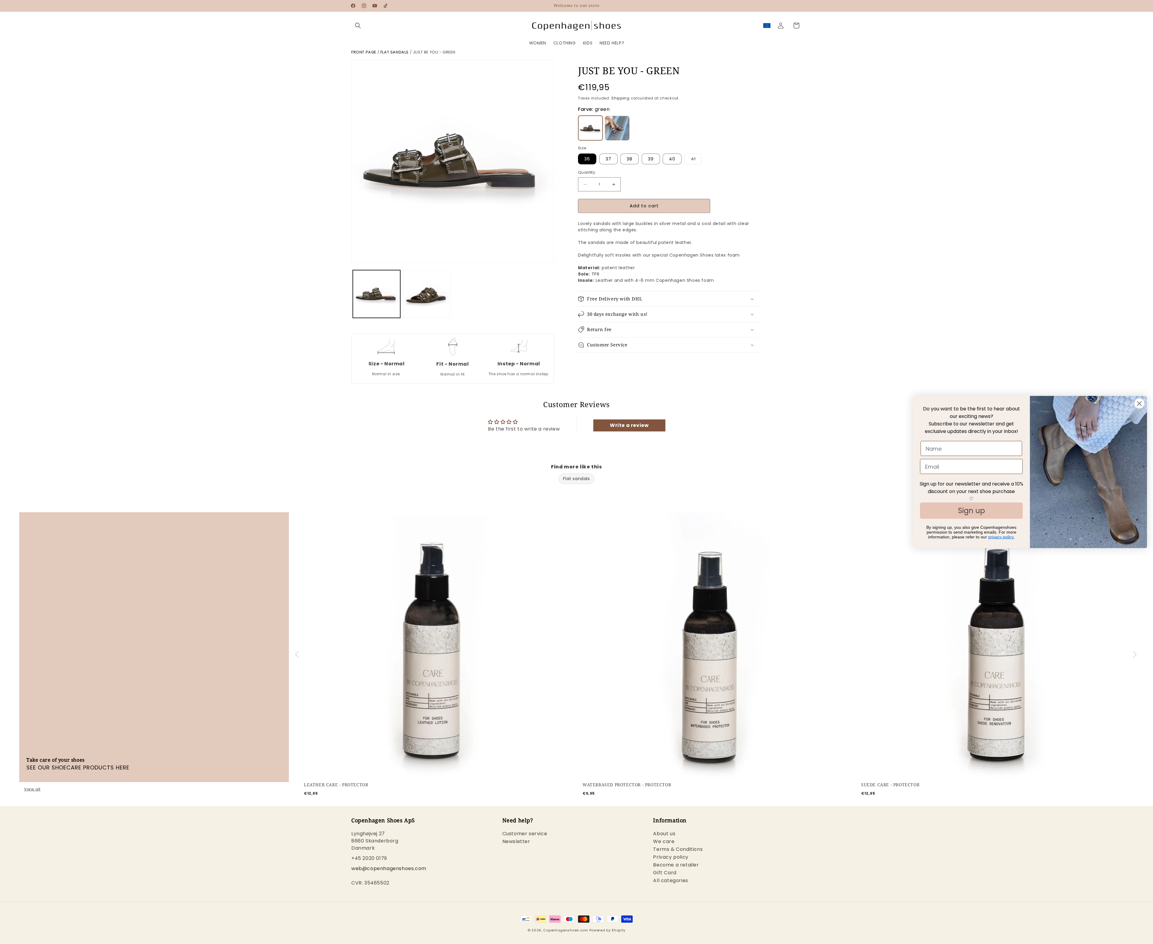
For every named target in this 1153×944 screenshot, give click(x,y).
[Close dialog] (1139, 403)
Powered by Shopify (607, 930)
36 (587, 159)
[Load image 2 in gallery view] (427, 294)
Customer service (524, 834)
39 (651, 159)
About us (664, 834)
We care (663, 841)
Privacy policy (670, 857)
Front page (363, 52)
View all (32, 789)
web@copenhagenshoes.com (388, 868)
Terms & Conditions (678, 849)
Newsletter (516, 841)
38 (629, 159)
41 (696, 160)
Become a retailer (676, 864)
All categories (670, 880)
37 (608, 159)
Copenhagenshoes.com (565, 930)
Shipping (620, 98)
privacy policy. (1001, 536)
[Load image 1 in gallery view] (376, 294)
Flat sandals (394, 52)
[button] (358, 25)
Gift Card (664, 872)
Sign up (971, 511)
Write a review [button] (629, 425)
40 (672, 159)
